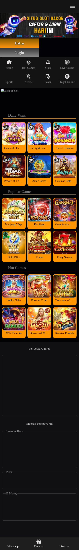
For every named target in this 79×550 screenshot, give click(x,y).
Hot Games (28, 67)
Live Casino (67, 67)
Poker (48, 82)
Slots (48, 67)
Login (19, 52)
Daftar (19, 43)
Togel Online (67, 82)
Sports (9, 82)
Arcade (29, 82)
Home (9, 67)
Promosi (38, 546)
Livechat (64, 546)
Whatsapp (13, 546)
